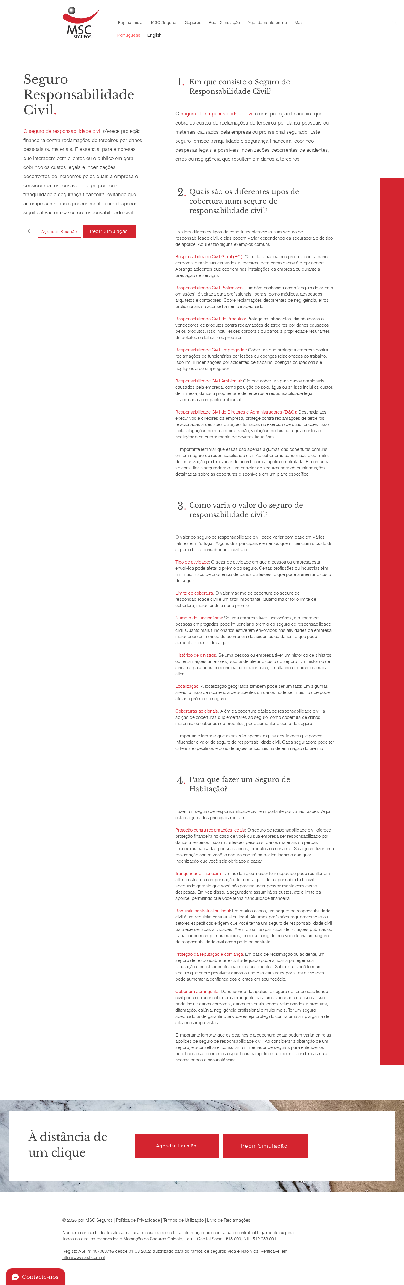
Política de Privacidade (138, 1220)
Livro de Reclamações (229, 1220)
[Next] (29, 231)
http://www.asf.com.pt (83, 1257)
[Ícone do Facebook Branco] (393, 24)
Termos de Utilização (183, 1220)
